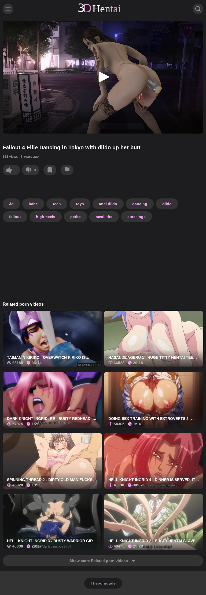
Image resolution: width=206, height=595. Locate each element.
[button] (103, 77)
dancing (139, 204)
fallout (15, 217)
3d (11, 204)
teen (57, 204)
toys (80, 204)
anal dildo (108, 204)
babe (33, 204)
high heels (45, 217)
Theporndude (103, 583)
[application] (103, 77)
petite (75, 217)
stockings (136, 217)
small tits (104, 217)
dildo (167, 204)
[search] (198, 8)
